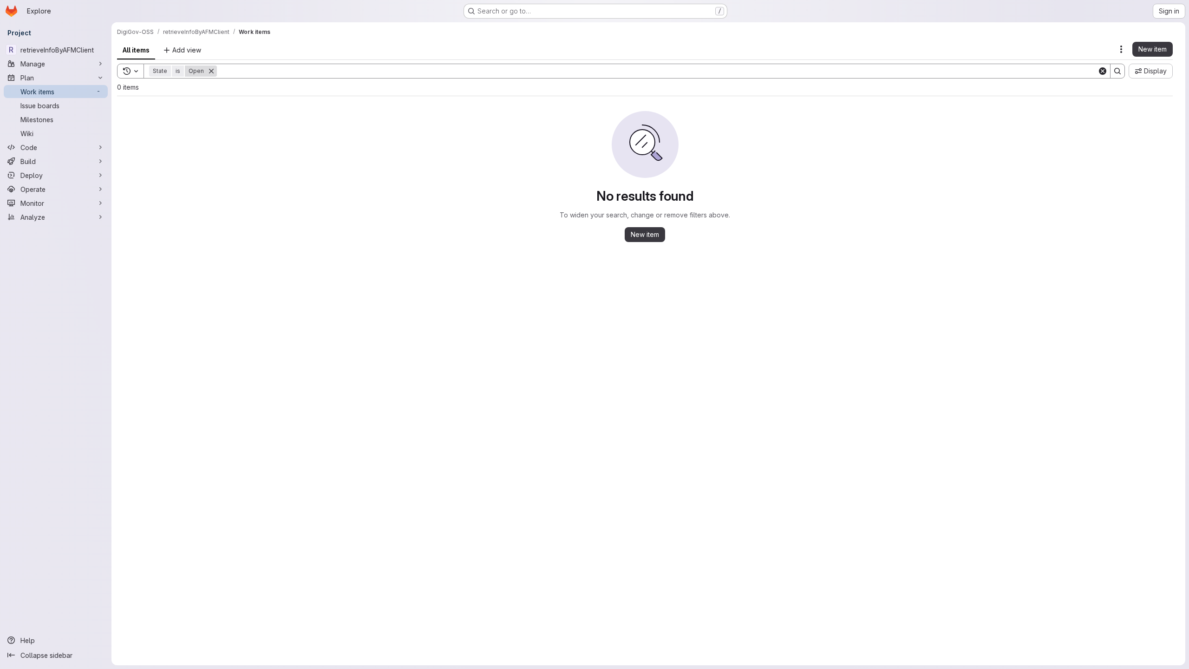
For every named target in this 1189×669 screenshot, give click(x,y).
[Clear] (1102, 71)
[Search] (1117, 71)
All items (136, 50)
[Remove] (211, 71)
